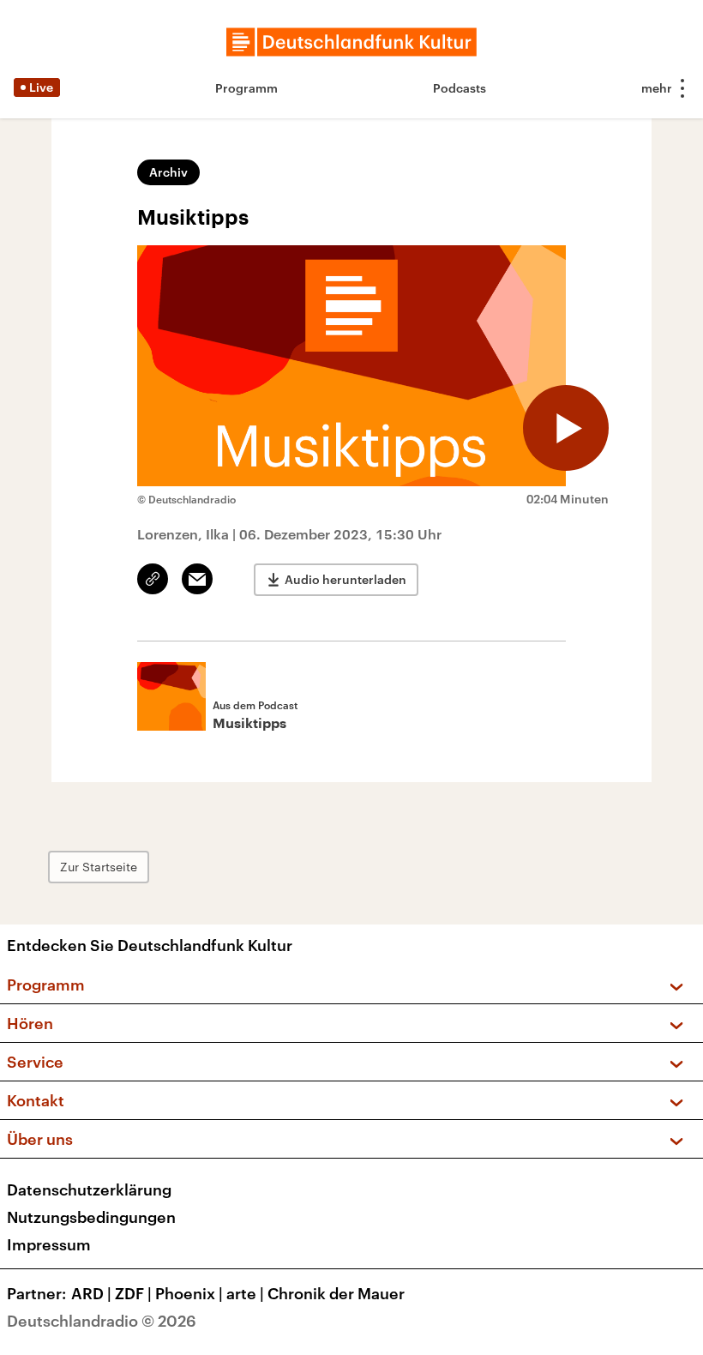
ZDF (133, 1293)
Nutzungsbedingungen (91, 1216)
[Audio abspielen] (566, 428)
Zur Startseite (98, 866)
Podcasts (459, 88)
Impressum (49, 1244)
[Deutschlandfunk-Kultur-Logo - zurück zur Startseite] (351, 42)
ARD (91, 1293)
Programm (246, 88)
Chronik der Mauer (336, 1293)
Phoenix (189, 1293)
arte (245, 1293)
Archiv (168, 172)
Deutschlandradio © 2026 (101, 1320)
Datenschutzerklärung (89, 1189)
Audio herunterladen (345, 579)
